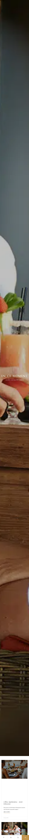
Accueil (8, 380)
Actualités (14, 380)
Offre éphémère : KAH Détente (13, 803)
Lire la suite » (7, 811)
